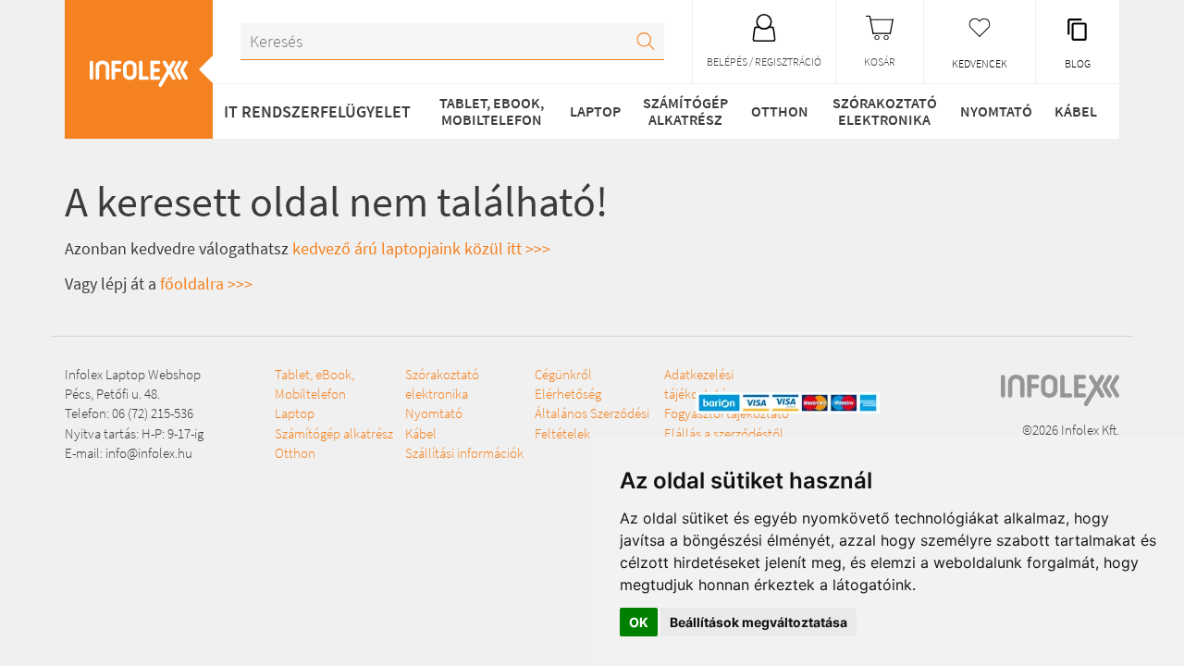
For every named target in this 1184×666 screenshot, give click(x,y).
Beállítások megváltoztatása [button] (758, 622)
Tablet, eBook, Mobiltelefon (491, 111)
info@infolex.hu (148, 453)
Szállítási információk (464, 453)
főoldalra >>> (206, 283)
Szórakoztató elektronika (884, 111)
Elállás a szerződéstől (723, 433)
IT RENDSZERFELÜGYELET (317, 111)
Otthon (779, 111)
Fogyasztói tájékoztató (726, 413)
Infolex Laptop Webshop (133, 374)
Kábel (1075, 111)
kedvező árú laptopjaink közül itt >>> (421, 248)
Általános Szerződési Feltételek (592, 422)
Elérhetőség (568, 393)
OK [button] (638, 622)
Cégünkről (563, 374)
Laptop (595, 111)
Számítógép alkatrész (685, 111)
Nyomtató (996, 111)
